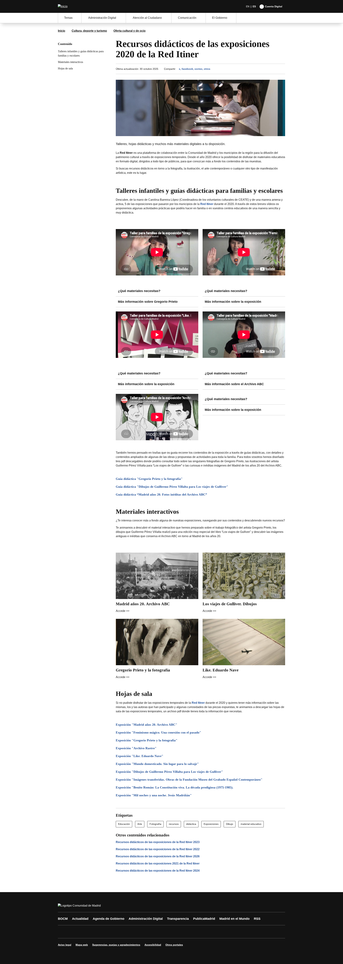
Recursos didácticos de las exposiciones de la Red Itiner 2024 (158, 870)
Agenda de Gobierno (108, 918)
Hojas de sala (65, 68)
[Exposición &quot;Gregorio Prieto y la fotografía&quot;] (200, 740)
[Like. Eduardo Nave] (244, 650)
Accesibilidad (153, 944)
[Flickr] (138, 932)
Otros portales (174, 944)
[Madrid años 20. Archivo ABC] (157, 584)
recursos (174, 824)
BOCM (63, 918)
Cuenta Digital (273, 6)
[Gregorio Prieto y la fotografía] (157, 650)
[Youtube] (95, 932)
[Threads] (159, 932)
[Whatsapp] (116, 932)
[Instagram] (74, 932)
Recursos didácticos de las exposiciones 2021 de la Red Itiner (158, 863)
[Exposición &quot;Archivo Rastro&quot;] (200, 748)
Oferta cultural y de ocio (129, 30)
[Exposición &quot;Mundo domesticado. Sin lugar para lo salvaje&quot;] (200, 764)
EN (247, 6)
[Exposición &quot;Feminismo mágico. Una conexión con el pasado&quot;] (200, 732)
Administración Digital (146, 918)
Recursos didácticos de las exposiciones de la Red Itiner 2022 (158, 849)
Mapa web (82, 944)
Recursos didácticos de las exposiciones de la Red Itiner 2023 (158, 842)
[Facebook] (63, 932)
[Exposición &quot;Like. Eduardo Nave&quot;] (200, 756)
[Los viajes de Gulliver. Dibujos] (244, 584)
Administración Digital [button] (102, 17)
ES (254, 6)
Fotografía (155, 824)
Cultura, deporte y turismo (89, 30)
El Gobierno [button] (219, 17)
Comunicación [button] (187, 17)
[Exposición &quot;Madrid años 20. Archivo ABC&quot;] (200, 725)
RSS (257, 918)
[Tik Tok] (127, 932)
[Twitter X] (84, 932)
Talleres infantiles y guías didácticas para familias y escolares (81, 53)
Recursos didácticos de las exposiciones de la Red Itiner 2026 (158, 856)
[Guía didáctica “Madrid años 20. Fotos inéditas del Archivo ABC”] (200, 494)
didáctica (191, 824)
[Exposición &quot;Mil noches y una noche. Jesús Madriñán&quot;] (200, 795)
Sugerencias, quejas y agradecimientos (116, 944)
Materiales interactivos (70, 62)
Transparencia (178, 918)
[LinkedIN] (106, 932)
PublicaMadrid (204, 918)
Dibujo (229, 824)
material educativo (251, 824)
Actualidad (80, 918)
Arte (139, 824)
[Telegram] (149, 932)
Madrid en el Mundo (234, 918)
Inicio (61, 30)
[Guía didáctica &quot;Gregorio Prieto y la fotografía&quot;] (200, 479)
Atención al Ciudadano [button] (147, 17)
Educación (124, 824)
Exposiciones (211, 824)
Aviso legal (64, 944)
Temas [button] (68, 17)
